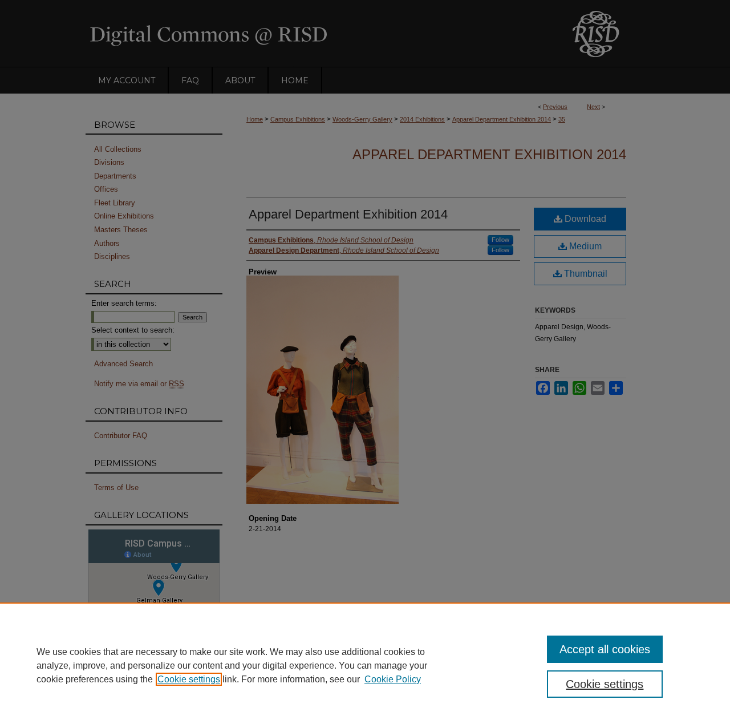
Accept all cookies (604, 649)
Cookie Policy (392, 679)
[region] (365, 665)
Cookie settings (188, 679)
